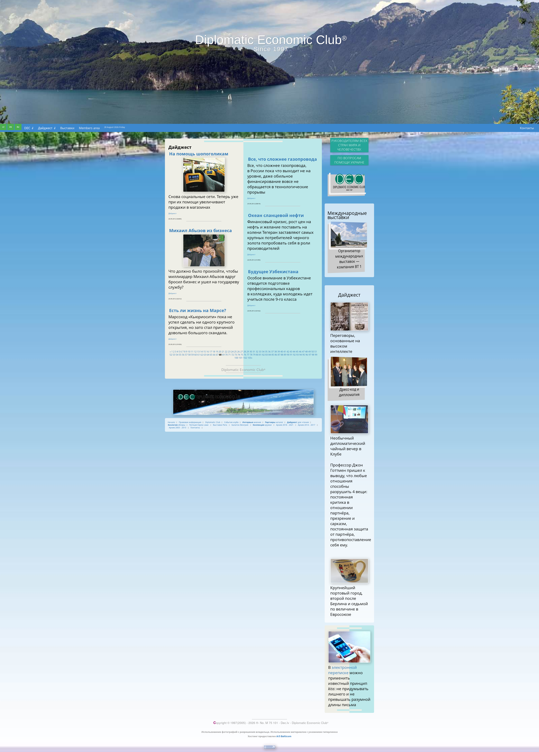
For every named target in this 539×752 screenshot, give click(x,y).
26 (238, 351)
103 (249, 357)
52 (171, 354)
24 (232, 351)
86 (276, 354)
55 (180, 354)
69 (223, 354)
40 (281, 351)
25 (235, 351)
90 (288, 354)
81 (260, 354)
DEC (29, 128)
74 (238, 354)
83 (266, 354)
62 (201, 354)
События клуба (231, 422)
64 (208, 354)
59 (192, 354)
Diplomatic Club (212, 422)
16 (207, 351)
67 (217, 354)
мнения (251, 422)
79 (254, 354)
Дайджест (47, 128)
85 (272, 354)
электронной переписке (342, 670)
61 (198, 354)
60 (195, 354)
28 (244, 351)
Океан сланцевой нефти (276, 215)
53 (174, 354)
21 (223, 351)
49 (309, 351)
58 (189, 354)
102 (245, 357)
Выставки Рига (220, 425)
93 (297, 354)
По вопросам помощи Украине (349, 160)
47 (303, 351)
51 (315, 351)
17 (210, 351)
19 (217, 351)
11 (192, 351)
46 (300, 351)
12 (195, 351)
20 (220, 351)
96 (306, 354)
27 (241, 351)
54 (177, 354)
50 (312, 351)
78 (251, 354)
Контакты (527, 128)
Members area (89, 128)
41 (285, 351)
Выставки (67, 128)
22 (226, 351)
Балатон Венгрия (240, 425)
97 (310, 354)
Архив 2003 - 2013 (178, 427)
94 (300, 354)
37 (272, 351)
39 (278, 351)
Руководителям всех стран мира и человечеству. (349, 145)
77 (248, 354)
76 (245, 354)
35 (266, 351)
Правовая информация (190, 422)
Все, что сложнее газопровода (282, 159)
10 (189, 351)
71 (229, 354)
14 (201, 351)
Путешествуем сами (199, 425)
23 (229, 351)
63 (205, 354)
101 (241, 357)
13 (198, 351)
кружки (262, 425)
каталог (274, 422)
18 (214, 351)
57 (186, 354)
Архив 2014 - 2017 (307, 425)
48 (306, 351)
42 (288, 351)
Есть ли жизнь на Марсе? (197, 310)
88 (282, 354)
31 (254, 351)
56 (183, 354)
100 (236, 357)
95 (303, 354)
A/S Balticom (283, 736)
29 (247, 351)
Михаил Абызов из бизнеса (200, 230)
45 (297, 351)
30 (251, 351)
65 (211, 354)
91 (291, 354)
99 (316, 354)
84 (269, 354)
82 (263, 354)
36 (269, 351)
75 (242, 354)
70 (226, 354)
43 (291, 351)
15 (204, 351)
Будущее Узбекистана (273, 271)
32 (257, 351)
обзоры (176, 425)
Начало (171, 422)
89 (285, 354)
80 (257, 354)
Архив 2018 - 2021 (285, 425)
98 (313, 354)
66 (214, 354)
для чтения (298, 422)
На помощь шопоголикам (198, 154)
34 (263, 351)
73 (235, 354)
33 (260, 351)
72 (232, 354)
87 (279, 354)
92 (294, 354)
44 (294, 351)
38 (275, 351)
